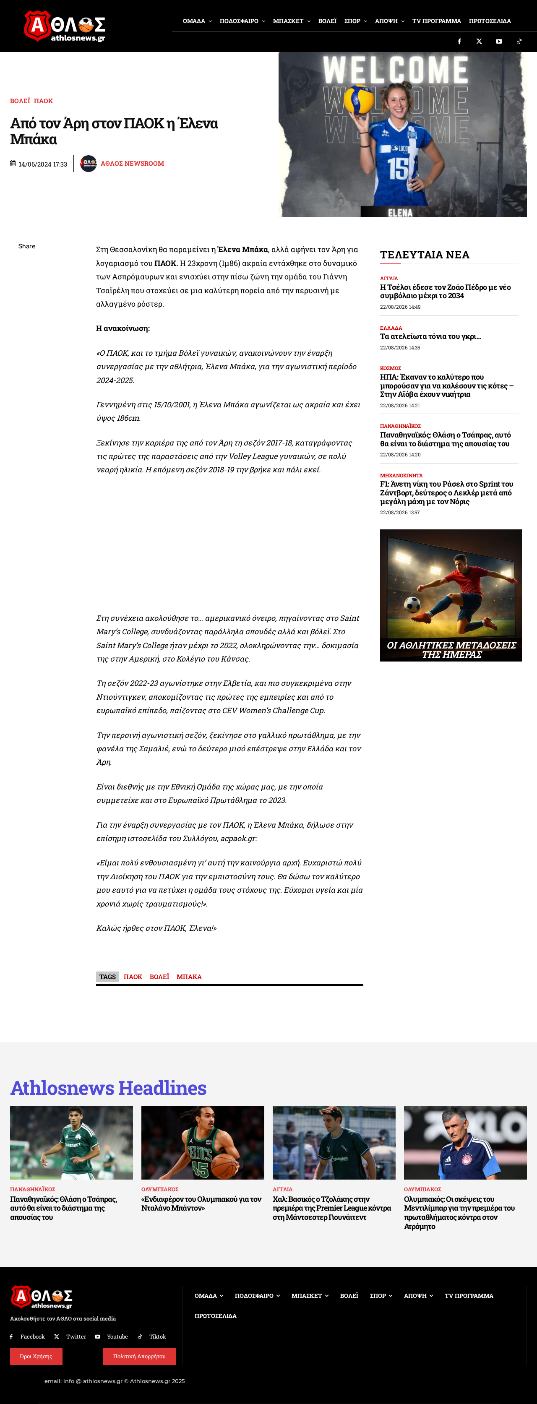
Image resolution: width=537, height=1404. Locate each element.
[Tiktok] (519, 42)
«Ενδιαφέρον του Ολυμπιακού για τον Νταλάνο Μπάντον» (201, 1203)
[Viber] (26, 326)
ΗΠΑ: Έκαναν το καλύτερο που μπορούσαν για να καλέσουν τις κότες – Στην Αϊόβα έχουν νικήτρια (447, 385)
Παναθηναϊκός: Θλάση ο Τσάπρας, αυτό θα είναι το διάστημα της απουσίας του (445, 439)
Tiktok (157, 1336)
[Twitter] (479, 42)
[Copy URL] (26, 365)
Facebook (33, 1336)
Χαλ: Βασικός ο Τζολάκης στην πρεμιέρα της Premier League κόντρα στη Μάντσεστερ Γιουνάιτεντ (332, 1208)
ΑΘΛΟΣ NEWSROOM (132, 163)
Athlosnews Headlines (108, 1087)
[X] (26, 286)
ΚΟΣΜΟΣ (390, 368)
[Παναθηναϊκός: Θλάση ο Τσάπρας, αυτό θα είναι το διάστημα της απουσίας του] (71, 1143)
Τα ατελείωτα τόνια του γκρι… (430, 336)
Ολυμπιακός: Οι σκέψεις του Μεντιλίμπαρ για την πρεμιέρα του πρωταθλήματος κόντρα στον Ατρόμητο (459, 1212)
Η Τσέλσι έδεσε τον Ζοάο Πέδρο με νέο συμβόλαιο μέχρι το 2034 (445, 291)
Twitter (76, 1336)
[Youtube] (499, 42)
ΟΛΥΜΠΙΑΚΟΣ (159, 1189)
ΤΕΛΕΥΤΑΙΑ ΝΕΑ (424, 254)
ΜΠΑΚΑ (189, 976)
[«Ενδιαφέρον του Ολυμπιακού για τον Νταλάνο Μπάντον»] (202, 1143)
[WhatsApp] (26, 306)
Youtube (117, 1336)
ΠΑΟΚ (43, 101)
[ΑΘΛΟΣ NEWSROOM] (89, 163)
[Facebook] (459, 42)
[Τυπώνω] (26, 385)
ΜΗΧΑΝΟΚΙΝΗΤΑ (401, 475)
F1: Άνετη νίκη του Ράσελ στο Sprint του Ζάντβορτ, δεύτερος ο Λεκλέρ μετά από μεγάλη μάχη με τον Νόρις (447, 492)
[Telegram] (26, 345)
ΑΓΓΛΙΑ (389, 278)
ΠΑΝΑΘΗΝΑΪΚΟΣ (400, 426)
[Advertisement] (230, 546)
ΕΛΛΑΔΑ (391, 328)
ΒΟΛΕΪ (20, 101)
